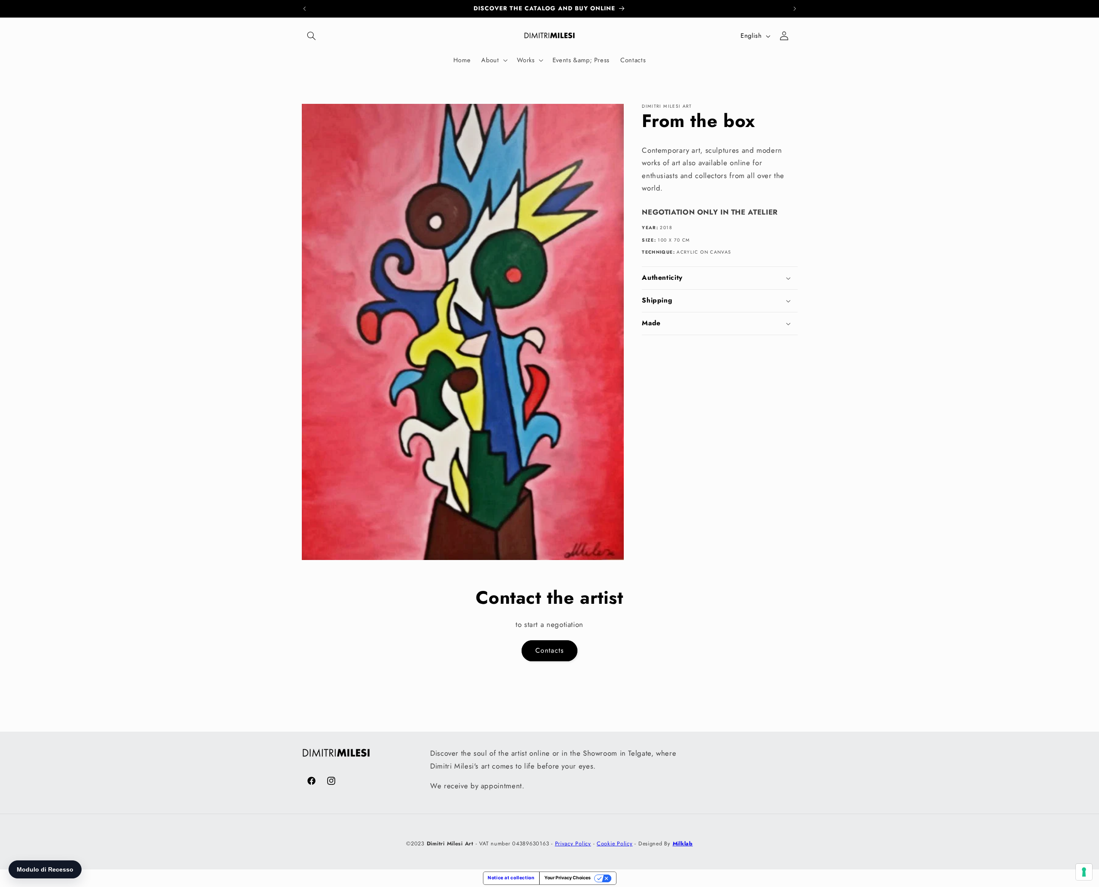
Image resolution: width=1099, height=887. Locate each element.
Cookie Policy (615, 844)
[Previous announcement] (304, 8)
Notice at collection (511, 878)
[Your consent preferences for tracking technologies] (1084, 872)
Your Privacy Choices (567, 878)
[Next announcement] (794, 8)
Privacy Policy (573, 844)
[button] (312, 36)
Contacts (549, 650)
